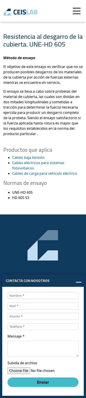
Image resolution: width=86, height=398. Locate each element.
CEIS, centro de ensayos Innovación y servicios (27, 12)
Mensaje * (15, 336)
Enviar (43, 382)
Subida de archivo (22, 362)
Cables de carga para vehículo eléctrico (44, 173)
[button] (77, 11)
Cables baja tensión (28, 157)
